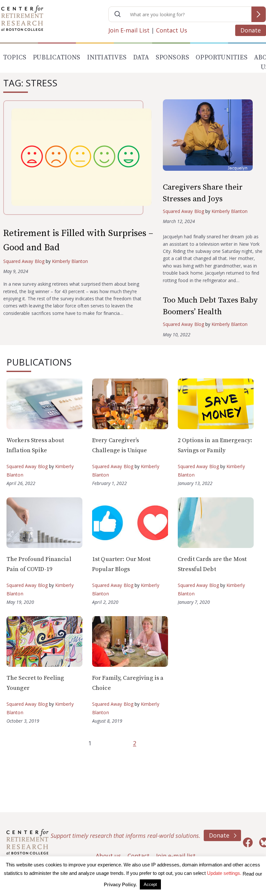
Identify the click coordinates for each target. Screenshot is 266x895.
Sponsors (172, 58)
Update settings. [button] (224, 873)
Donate (250, 30)
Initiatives (107, 58)
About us (108, 856)
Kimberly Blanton (70, 261)
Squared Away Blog (23, 261)
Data (141, 58)
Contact (138, 856)
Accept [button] (150, 884)
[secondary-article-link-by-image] (213, 136)
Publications (56, 58)
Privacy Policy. (120, 884)
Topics (14, 58)
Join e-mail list (176, 856)
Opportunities (222, 58)
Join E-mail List (129, 30)
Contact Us (171, 30)
